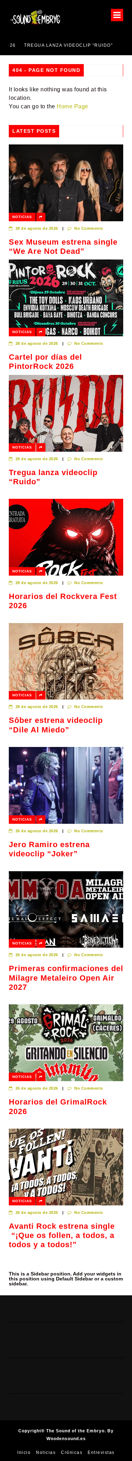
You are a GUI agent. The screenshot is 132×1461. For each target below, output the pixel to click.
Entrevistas (101, 1452)
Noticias (22, 217)
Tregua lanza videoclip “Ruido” (53, 45)
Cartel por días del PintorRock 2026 (45, 362)
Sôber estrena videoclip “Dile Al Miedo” (56, 725)
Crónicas (71, 1452)
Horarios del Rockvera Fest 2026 (63, 601)
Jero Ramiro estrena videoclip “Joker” (49, 849)
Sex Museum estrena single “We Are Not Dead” (63, 247)
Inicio (24, 1452)
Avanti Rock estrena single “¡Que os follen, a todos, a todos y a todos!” (62, 1235)
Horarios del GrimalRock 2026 (58, 1106)
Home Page (72, 106)
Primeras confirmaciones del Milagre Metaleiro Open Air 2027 (66, 978)
